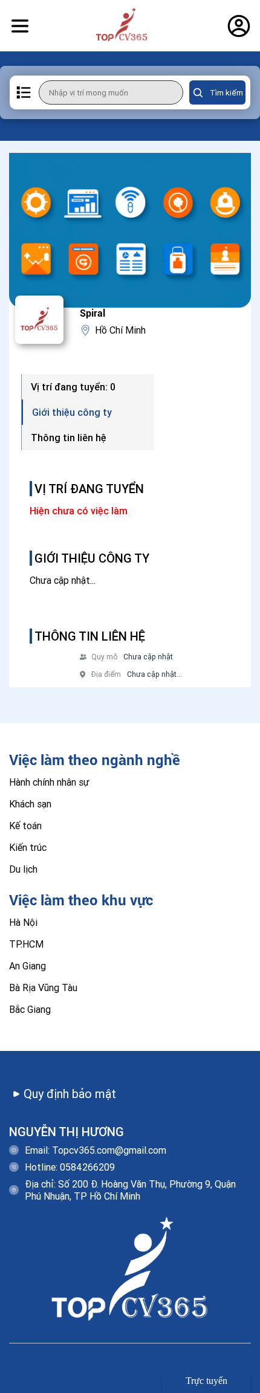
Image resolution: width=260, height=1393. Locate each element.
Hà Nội (23, 922)
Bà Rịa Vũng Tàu (43, 987)
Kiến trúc (28, 847)
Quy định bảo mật (70, 1093)
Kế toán (25, 825)
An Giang (27, 966)
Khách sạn (30, 804)
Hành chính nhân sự (49, 782)
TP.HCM (26, 944)
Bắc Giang (30, 1009)
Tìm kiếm (226, 93)
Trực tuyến (206, 1380)
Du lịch (23, 869)
